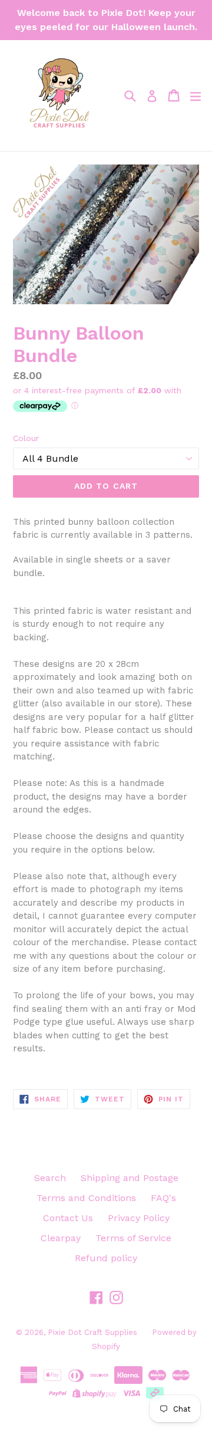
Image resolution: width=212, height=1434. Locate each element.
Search (50, 1177)
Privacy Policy (139, 1217)
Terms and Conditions (86, 1197)
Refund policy (106, 1258)
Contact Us (68, 1217)
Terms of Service (133, 1238)
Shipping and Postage (129, 1177)
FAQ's (163, 1197)
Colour (26, 438)
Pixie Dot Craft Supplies (92, 1332)
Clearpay (61, 1238)
